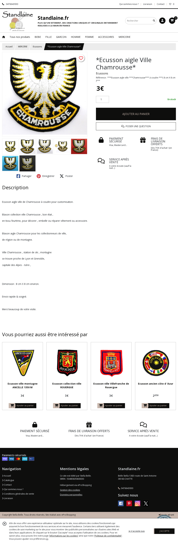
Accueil (9, 46)
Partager (26, 176)
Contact (160, 4)
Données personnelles (71, 494)
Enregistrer (48, 176)
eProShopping (69, 514)
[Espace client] (162, 20)
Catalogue (8, 480)
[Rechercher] (154, 20)
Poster (69, 176)
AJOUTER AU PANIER (135, 114)
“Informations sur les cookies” (63, 535)
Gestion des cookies (70, 489)
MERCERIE (22, 46)
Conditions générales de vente (18, 493)
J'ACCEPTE (164, 531)
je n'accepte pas (137, 531)
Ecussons (37, 46)
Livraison (8, 498)
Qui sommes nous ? (13, 489)
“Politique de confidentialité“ (108, 535)
